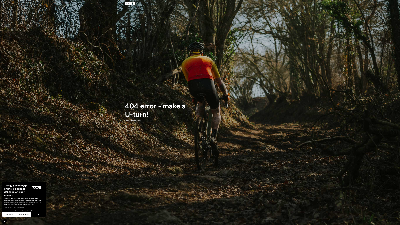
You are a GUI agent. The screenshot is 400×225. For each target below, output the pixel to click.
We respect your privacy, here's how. (14, 208)
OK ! (38, 214)
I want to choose (24, 214)
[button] (4, 221)
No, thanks (9, 214)
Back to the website (134, 128)
